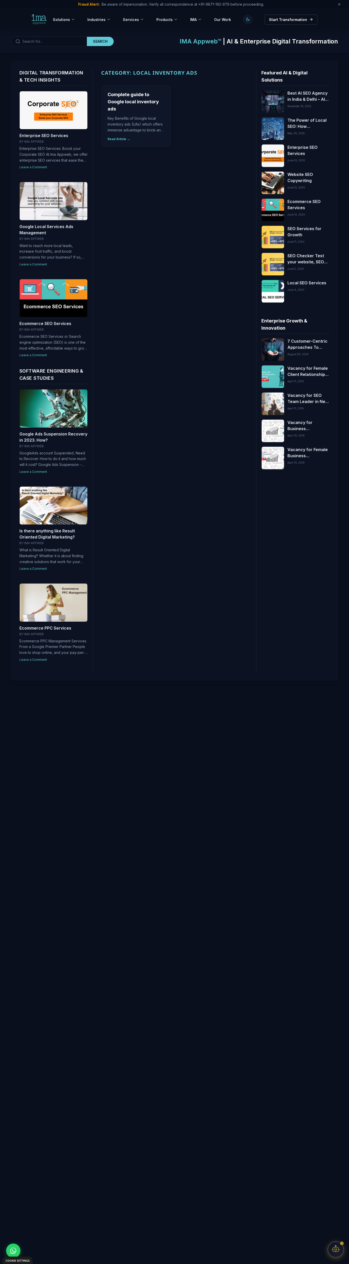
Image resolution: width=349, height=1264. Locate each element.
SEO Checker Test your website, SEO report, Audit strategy (305, 259)
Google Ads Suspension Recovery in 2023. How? (53, 437)
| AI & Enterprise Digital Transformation (259, 41)
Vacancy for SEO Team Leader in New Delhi (308, 399)
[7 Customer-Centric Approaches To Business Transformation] (272, 349)
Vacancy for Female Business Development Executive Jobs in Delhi (307, 453)
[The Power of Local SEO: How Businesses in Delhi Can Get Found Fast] (272, 128)
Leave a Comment (33, 167)
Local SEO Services (306, 282)
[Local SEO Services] (272, 291)
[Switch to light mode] (247, 19)
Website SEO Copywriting (300, 177)
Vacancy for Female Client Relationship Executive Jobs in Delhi (307, 371)
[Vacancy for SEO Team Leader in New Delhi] (272, 403)
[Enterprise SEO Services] (272, 155)
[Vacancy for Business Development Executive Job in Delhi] (272, 430)
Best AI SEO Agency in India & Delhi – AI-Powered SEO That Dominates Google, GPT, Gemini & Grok (307, 96)
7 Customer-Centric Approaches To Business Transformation (307, 344)
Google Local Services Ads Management (46, 229)
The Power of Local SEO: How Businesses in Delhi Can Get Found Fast (307, 123)
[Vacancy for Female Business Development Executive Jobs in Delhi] (272, 457)
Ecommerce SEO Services (45, 323)
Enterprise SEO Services (43, 135)
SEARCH (100, 41)
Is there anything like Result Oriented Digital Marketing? (47, 534)
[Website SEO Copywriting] (272, 182)
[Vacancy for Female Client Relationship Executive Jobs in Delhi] (272, 376)
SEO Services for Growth (304, 231)
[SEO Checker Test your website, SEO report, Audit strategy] (272, 264)
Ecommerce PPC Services (45, 628)
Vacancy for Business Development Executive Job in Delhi (303, 426)
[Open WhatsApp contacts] (13, 1251)
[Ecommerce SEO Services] (272, 209)
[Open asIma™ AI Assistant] (336, 1251)
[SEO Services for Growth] (272, 237)
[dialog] (18, 1260)
